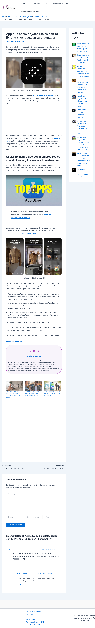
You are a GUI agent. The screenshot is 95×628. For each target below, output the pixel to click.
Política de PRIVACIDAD (35, 622)
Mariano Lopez (34, 356)
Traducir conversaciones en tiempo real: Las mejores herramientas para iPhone (33, 393)
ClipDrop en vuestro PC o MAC (25, 233)
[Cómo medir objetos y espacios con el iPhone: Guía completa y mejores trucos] (14, 386)
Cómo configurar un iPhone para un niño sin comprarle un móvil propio (52, 393)
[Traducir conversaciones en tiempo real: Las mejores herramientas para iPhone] (33, 386)
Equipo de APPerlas (33, 612)
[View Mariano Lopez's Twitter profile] (29, 351)
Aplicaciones (56, 4)
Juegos (68, 4)
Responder (16, 563)
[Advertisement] (34, 121)
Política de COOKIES (34, 625)
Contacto (29, 614)
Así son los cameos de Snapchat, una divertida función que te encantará (83, 71)
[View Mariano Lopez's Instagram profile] (37, 351)
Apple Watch (35, 4)
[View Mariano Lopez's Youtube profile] (33, 351)
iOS (46, 4)
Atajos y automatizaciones (29, 11)
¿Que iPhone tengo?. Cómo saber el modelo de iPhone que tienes (83, 101)
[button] (26, 3)
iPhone (22, 4)
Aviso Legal (30, 619)
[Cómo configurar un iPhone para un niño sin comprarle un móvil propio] (52, 386)
